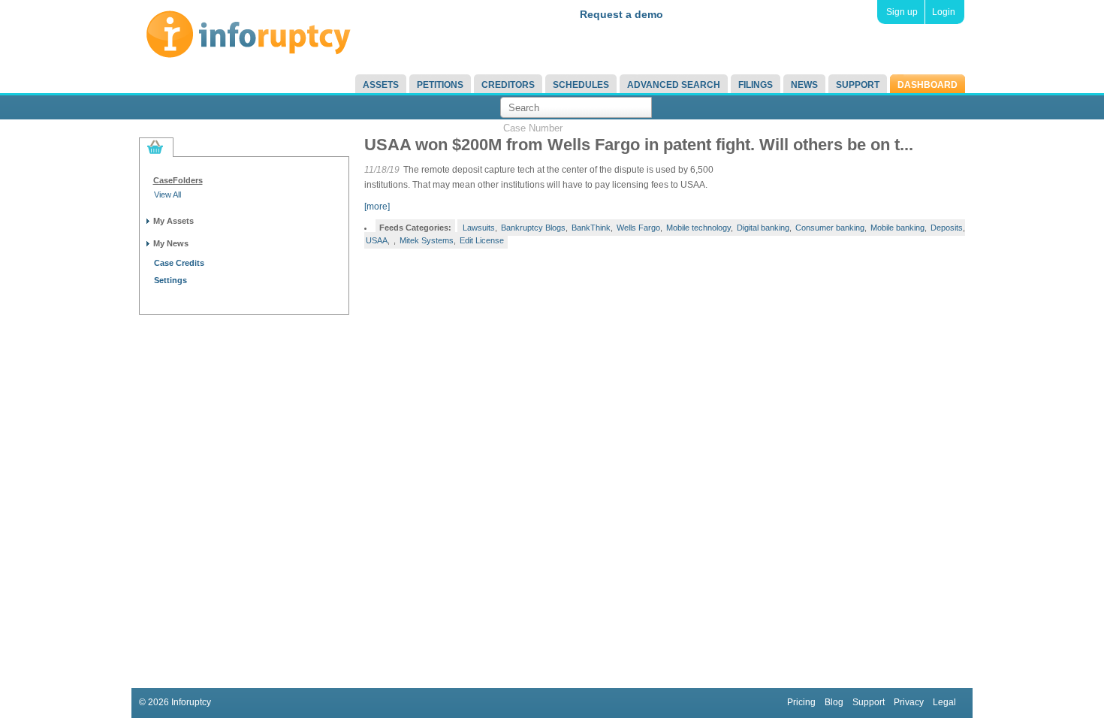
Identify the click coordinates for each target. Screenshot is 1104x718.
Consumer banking (829, 227)
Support (857, 85)
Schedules (581, 85)
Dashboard (927, 85)
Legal (944, 702)
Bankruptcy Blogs (533, 227)
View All (167, 194)
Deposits (947, 227)
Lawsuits (479, 227)
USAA (377, 240)
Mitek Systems (427, 240)
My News (171, 243)
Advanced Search (673, 85)
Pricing (801, 702)
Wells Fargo (638, 227)
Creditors (508, 85)
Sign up (902, 12)
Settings (170, 280)
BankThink (591, 227)
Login (943, 12)
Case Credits (179, 262)
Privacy (909, 702)
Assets (381, 85)
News (804, 85)
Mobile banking (897, 227)
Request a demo (621, 14)
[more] (377, 206)
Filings (755, 85)
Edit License (482, 240)
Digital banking (763, 227)
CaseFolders (178, 180)
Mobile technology (698, 227)
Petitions (440, 85)
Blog (834, 702)
